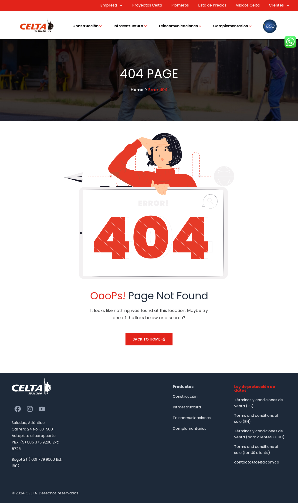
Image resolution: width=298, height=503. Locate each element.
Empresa (108, 5)
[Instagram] (30, 409)
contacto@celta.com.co (256, 462)
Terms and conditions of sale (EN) (256, 418)
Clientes (276, 5)
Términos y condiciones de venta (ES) (258, 403)
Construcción (85, 26)
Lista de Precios (212, 5)
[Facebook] (18, 409)
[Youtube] (42, 409)
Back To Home (146, 339)
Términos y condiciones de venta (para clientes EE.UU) (259, 434)
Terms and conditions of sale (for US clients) (256, 449)
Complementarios (230, 26)
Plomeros (180, 5)
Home (137, 90)
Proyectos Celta (147, 5)
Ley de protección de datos (254, 388)
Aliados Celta (248, 5)
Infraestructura (128, 26)
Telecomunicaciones (178, 26)
